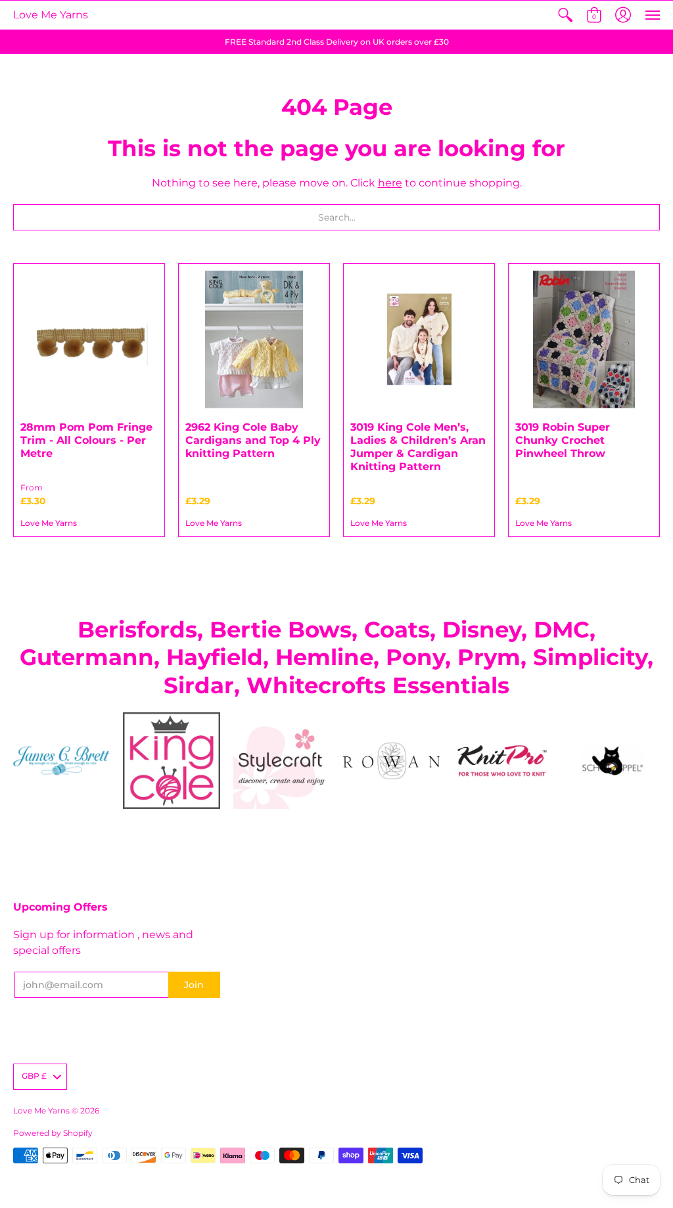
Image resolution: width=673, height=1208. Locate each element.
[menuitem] (565, 15)
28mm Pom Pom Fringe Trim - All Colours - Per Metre (86, 440)
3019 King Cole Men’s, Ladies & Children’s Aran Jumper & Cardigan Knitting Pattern (418, 447)
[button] (565, 15)
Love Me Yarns (50, 15)
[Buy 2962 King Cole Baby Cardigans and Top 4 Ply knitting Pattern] (254, 339)
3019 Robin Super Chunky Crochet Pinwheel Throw (562, 440)
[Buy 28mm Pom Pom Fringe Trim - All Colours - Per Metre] (89, 339)
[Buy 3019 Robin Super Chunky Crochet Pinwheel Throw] (584, 339)
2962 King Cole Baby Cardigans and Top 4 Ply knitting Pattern (253, 440)
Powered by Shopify (53, 1133)
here (390, 183)
